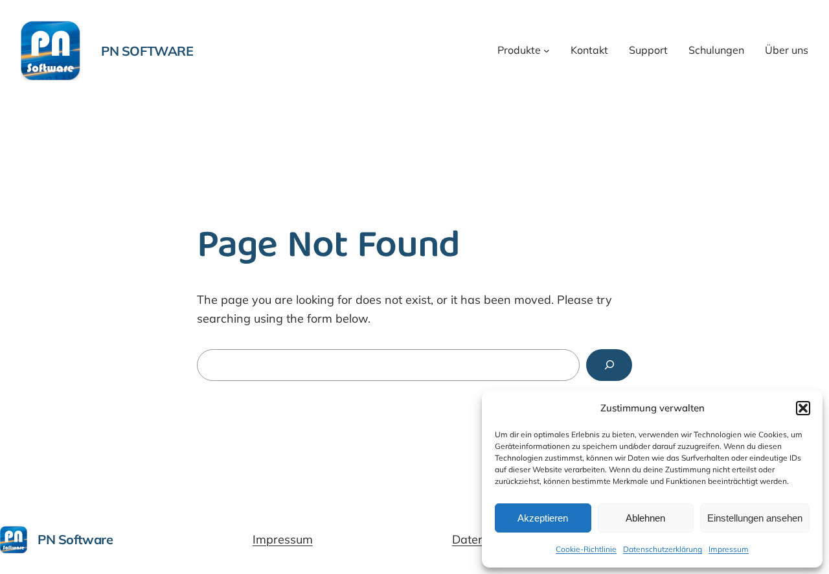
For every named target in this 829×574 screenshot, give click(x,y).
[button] (803, 408)
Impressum (729, 549)
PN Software (147, 51)
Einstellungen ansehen (754, 517)
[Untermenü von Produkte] (546, 50)
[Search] (609, 365)
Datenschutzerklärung (662, 549)
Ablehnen (645, 517)
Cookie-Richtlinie (586, 549)
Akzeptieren (542, 517)
